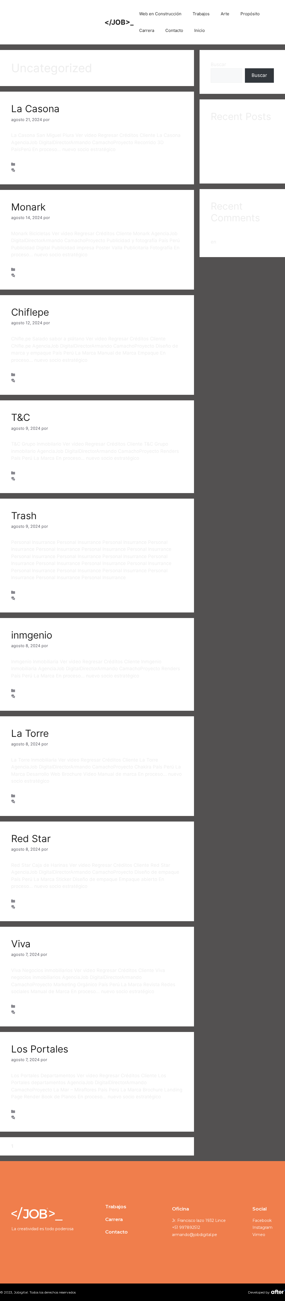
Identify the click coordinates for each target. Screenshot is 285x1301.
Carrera (146, 30)
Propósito (250, 13)
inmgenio (31, 635)
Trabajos (201, 13)
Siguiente (37, 1146)
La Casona (35, 108)
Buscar (218, 64)
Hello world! (231, 242)
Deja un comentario (35, 170)
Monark (28, 207)
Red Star (31, 838)
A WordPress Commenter (239, 233)
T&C (20, 417)
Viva (21, 944)
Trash (24, 515)
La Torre (30, 733)
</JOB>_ (119, 22)
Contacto (174, 30)
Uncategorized (31, 164)
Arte (225, 13)
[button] (115, 1206)
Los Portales (39, 1049)
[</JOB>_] (55, 22)
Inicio (199, 30)
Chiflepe (30, 312)
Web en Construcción (160, 13)
